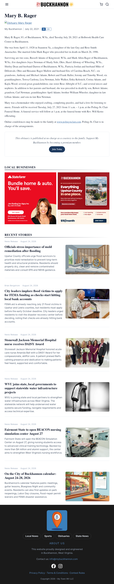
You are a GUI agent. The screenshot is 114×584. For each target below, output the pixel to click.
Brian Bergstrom (12, 285)
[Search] (107, 4)
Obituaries (64, 536)
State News (82, 536)
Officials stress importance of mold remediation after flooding (28, 248)
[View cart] (101, 4)
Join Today (57, 149)
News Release (11, 241)
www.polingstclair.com (69, 121)
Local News (31, 536)
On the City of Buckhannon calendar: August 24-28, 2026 (30, 475)
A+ (48, 29)
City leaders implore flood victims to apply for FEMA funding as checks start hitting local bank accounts (34, 294)
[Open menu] (7, 4)
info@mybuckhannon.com (63, 559)
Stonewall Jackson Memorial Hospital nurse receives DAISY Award (30, 342)
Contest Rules (77, 572)
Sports (48, 536)
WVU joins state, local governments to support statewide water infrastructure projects (31, 388)
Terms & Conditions (57, 572)
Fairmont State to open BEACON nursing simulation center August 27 (33, 431)
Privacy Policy (37, 572)
